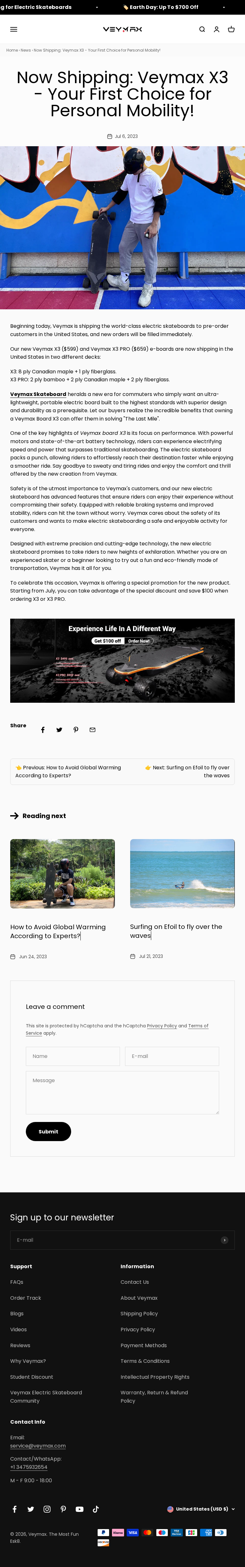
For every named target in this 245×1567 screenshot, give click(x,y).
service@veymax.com (38, 1445)
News (26, 50)
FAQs (16, 1282)
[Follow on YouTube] (79, 1509)
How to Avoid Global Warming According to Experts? (58, 931)
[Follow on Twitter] (30, 1509)
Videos (18, 1329)
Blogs (17, 1313)
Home (12, 50)
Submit (48, 1131)
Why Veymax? (28, 1361)
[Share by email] (92, 729)
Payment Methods (144, 1345)
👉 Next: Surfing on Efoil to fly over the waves (187, 772)
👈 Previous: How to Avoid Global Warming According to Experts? (68, 772)
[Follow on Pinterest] (63, 1509)
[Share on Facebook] (42, 729)
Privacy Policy (162, 1026)
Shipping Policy (139, 1313)
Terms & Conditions (145, 1361)
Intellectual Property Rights (155, 1377)
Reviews (20, 1345)
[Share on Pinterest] (76, 729)
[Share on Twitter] (59, 729)
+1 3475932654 (29, 1467)
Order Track (25, 1298)
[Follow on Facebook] (14, 1509)
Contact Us (135, 1282)
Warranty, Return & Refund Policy (154, 1397)
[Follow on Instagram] (47, 1509)
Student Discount (31, 1377)
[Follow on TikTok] (96, 1509)
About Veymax (139, 1298)
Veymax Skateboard (38, 394)
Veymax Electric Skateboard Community (46, 1397)
